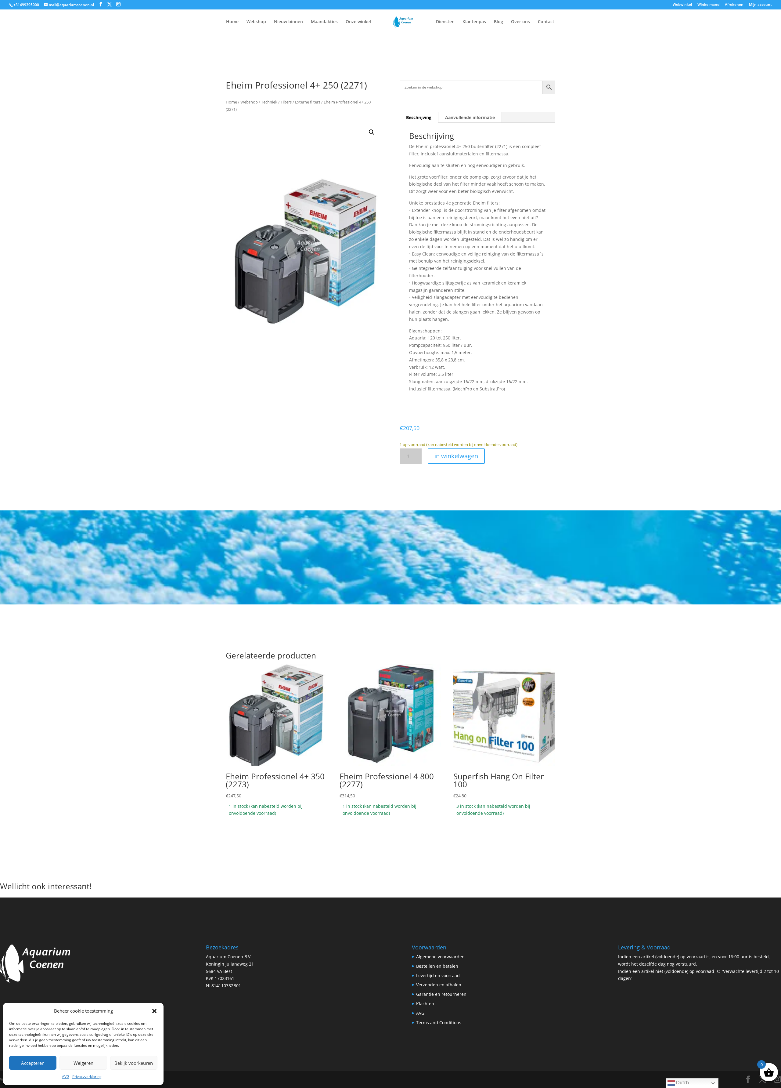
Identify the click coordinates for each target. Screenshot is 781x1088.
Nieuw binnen (288, 22)
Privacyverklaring (87, 1076)
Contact (546, 22)
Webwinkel (682, 5)
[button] (154, 1011)
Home (232, 22)
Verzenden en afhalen (438, 985)
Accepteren (33, 1063)
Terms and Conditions (438, 1022)
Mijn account (760, 5)
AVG (65, 1076)
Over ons (520, 22)
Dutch (682, 1082)
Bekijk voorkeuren (133, 1063)
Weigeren (83, 1063)
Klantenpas (474, 22)
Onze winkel (358, 22)
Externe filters (307, 102)
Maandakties (324, 22)
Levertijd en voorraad (438, 975)
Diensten (445, 22)
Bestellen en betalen (437, 966)
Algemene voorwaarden (440, 956)
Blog (498, 22)
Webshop (256, 22)
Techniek (269, 102)
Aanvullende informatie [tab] (470, 117)
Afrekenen (734, 5)
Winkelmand (708, 5)
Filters (286, 102)
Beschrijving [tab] (418, 117)
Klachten (425, 1003)
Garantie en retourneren (441, 994)
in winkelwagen (456, 456)
